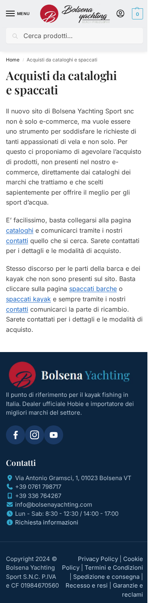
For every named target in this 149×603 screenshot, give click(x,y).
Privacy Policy (98, 559)
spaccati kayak (28, 299)
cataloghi (19, 230)
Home (12, 60)
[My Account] (120, 14)
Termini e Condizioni (114, 567)
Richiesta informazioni (46, 522)
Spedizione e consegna (106, 576)
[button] (136, 13)
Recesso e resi (87, 585)
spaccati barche (93, 289)
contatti (17, 241)
